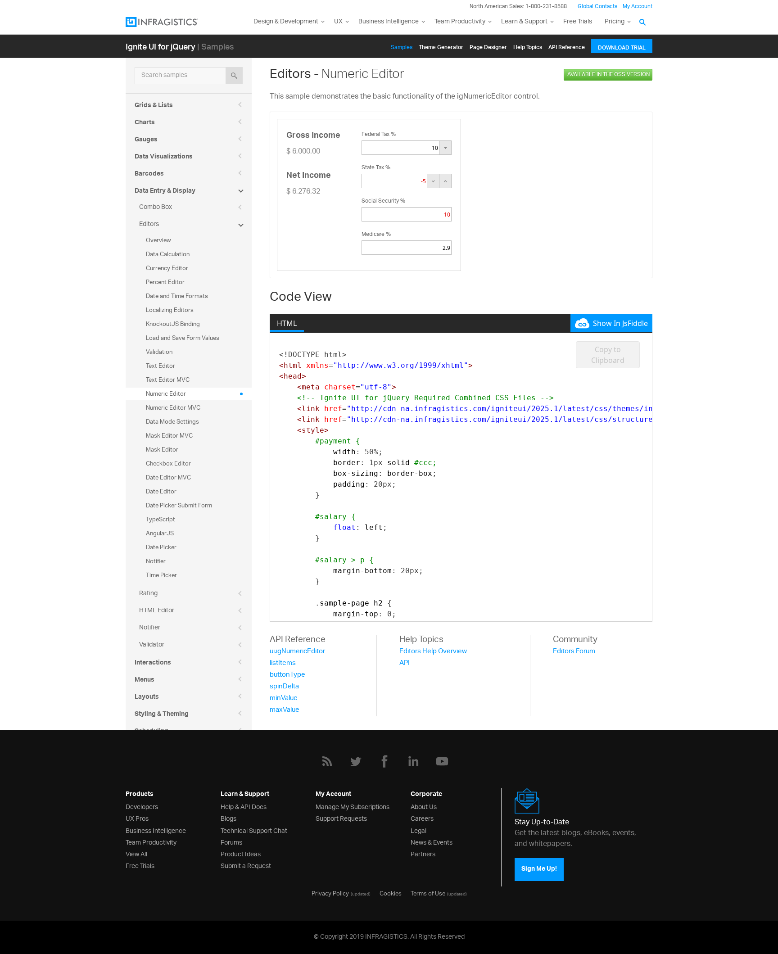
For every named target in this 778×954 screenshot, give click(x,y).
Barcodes (149, 174)
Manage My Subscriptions (352, 806)
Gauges (146, 140)
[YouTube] (442, 761)
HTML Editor (156, 611)
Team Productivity (459, 22)
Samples (401, 45)
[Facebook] (384, 761)
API (404, 663)
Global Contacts (597, 6)
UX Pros (137, 817)
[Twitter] (356, 761)
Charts (145, 123)
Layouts (147, 698)
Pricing (614, 22)
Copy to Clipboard (607, 354)
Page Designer (488, 45)
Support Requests (341, 817)
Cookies (391, 892)
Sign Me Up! (539, 869)
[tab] (287, 323)
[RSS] (327, 761)
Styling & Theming (162, 715)
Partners (423, 853)
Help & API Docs (244, 806)
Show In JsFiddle (620, 323)
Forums (231, 841)
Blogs (228, 817)
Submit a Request (246, 865)
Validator (151, 645)
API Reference (566, 45)
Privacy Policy (330, 892)
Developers (142, 806)
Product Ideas (241, 853)
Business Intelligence (388, 22)
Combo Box (155, 207)
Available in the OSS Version (608, 74)
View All (136, 853)
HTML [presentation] (287, 323)
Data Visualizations (164, 157)
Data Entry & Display (165, 191)
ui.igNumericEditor (297, 652)
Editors (149, 224)
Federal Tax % (379, 134)
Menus (144, 680)
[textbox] (394, 181)
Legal (418, 830)
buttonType (287, 675)
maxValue (284, 710)
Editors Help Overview (433, 652)
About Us (424, 806)
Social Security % (383, 201)
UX (338, 22)
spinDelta (284, 687)
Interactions (153, 663)
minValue (284, 698)
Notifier (149, 628)
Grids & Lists (154, 106)
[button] (445, 147)
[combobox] (400, 147)
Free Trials (577, 22)
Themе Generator (441, 45)
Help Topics (527, 45)
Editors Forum (574, 652)
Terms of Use (428, 892)
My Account (637, 6)
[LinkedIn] (413, 761)
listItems (283, 663)
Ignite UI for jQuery (160, 46)
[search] (234, 75)
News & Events (431, 841)
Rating (148, 594)
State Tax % (376, 168)
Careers (422, 817)
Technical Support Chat (254, 830)
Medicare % (376, 234)
